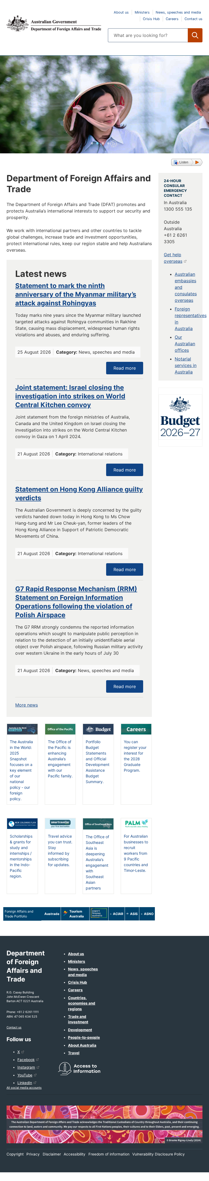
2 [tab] (97, 143)
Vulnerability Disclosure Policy (158, 1154)
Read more (124, 368)
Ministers (142, 12)
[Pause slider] (112, 143)
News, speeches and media (178, 12)
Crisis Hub (151, 19)
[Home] (54, 23)
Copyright (15, 1154)
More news (26, 705)
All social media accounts (24, 1088)
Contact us (193, 19)
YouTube (24, 1075)
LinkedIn (24, 1083)
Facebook (26, 1059)
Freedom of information (109, 1154)
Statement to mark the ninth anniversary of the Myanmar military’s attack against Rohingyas (75, 294)
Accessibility (74, 1154)
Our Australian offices (185, 343)
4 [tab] (108, 143)
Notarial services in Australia (185, 365)
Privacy (33, 1154)
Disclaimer (52, 1154)
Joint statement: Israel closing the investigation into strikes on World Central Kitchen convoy (70, 396)
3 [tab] (103, 143)
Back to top (191, 1173)
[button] (186, 162)
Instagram (26, 1067)
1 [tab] (92, 143)
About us (121, 12)
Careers (172, 19)
